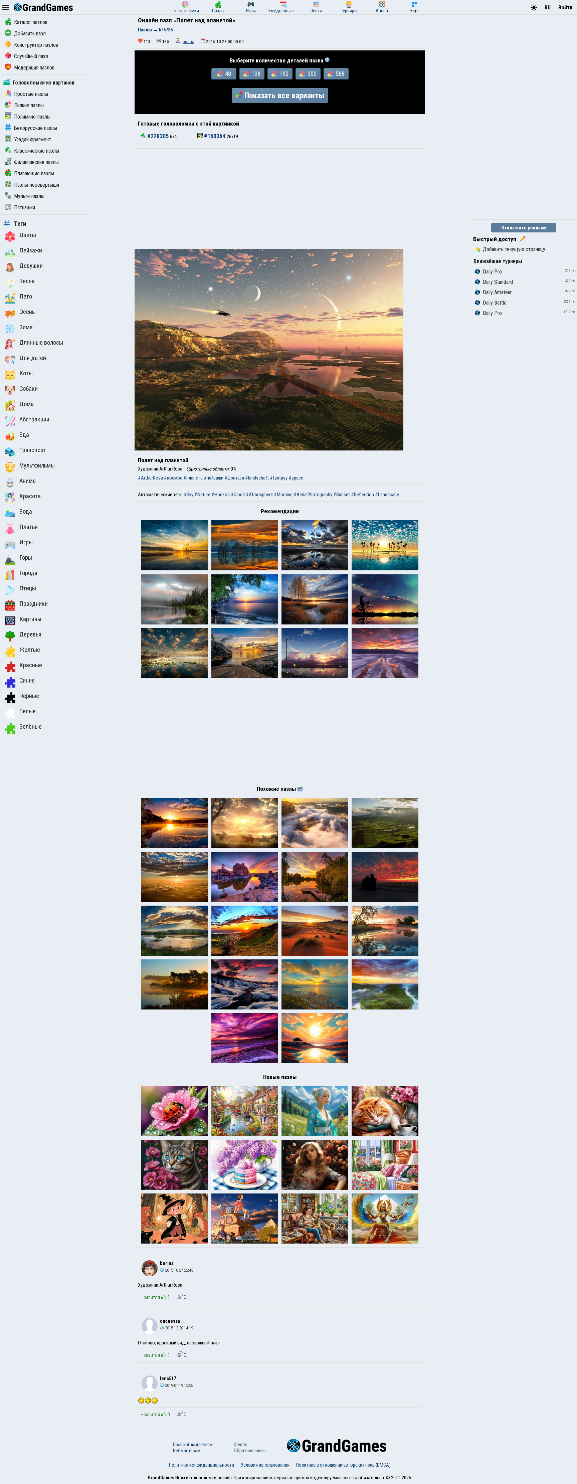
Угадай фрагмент (32, 139)
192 (283, 73)
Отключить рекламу (523, 228)
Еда (24, 434)
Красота (30, 496)
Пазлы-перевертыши (36, 185)
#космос (173, 478)
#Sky (188, 495)
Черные (29, 696)
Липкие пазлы (29, 105)
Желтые (29, 650)
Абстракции (34, 419)
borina (188, 41)
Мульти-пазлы (29, 196)
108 (255, 73)
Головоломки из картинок (43, 82)
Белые (27, 711)
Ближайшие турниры (497, 261)
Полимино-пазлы (32, 117)
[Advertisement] (280, 198)
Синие (27, 680)
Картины (30, 619)
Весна (27, 281)
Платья (28, 527)
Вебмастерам (186, 1451)
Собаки (28, 388)
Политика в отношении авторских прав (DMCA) (343, 1465)
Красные (30, 665)
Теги (20, 223)
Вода (25, 511)
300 (312, 73)
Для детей (32, 358)
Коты (26, 373)
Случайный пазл (31, 56)
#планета (193, 478)
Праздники (33, 603)
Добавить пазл (30, 33)
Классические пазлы (36, 151)
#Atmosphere (259, 495)
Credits (240, 1445)
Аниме (27, 481)
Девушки (31, 265)
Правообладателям (193, 1445)
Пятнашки (24, 207)
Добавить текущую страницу (514, 249)
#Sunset (341, 495)
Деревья (30, 634)
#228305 (158, 136)
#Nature (202, 495)
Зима (26, 327)
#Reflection (362, 495)
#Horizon (220, 495)
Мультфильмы (37, 465)
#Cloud (238, 495)
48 (228, 73)
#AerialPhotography (313, 495)
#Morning (283, 495)
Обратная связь (250, 1451)
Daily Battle (495, 303)
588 (340, 73)
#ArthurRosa (150, 478)
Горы (25, 557)
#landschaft (257, 478)
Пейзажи (30, 250)
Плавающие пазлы (34, 173)
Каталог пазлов (30, 22)
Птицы (27, 588)
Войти (565, 7)
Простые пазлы (31, 94)
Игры (26, 542)
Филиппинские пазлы (36, 162)
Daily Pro (492, 271)
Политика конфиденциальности (201, 1465)
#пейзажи (213, 478)
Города (28, 573)
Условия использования (265, 1465)
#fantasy (278, 478)
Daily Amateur (497, 292)
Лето (25, 296)
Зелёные (30, 726)
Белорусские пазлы (35, 128)
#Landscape (387, 495)
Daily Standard (498, 282)
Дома (26, 404)
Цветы (27, 235)
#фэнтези (234, 478)
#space (295, 478)
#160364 (215, 136)
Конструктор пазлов (36, 45)
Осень (27, 312)
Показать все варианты (284, 95)
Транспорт (32, 450)
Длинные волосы (41, 342)
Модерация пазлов (34, 67)
